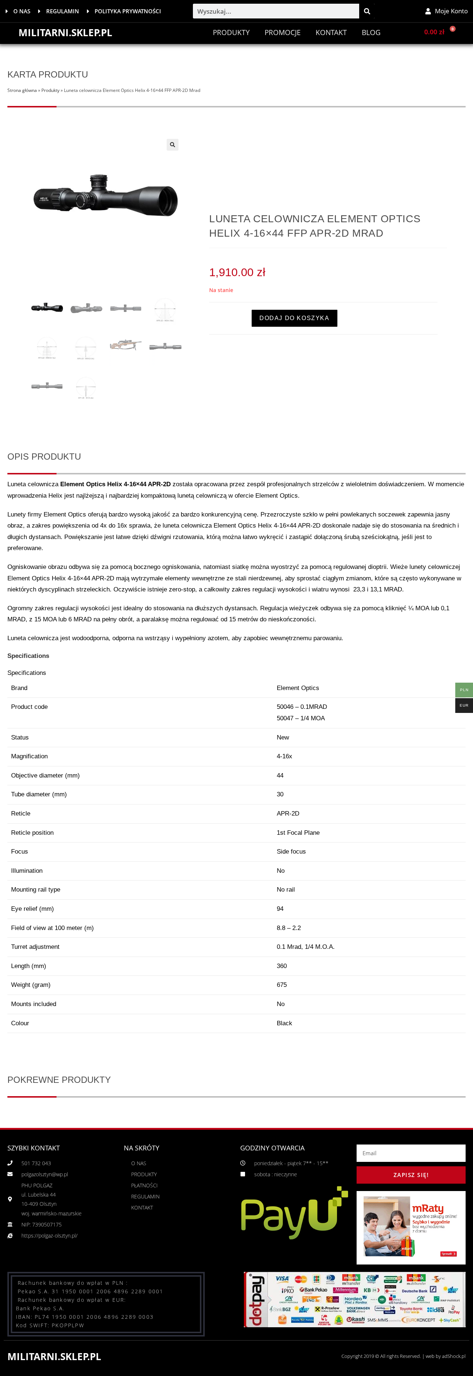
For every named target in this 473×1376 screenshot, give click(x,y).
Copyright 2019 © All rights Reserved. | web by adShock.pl (403, 1356)
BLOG (371, 32)
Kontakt (331, 32)
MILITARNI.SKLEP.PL (65, 32)
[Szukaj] (367, 11)
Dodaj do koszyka (294, 318)
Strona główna (22, 90)
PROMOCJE (283, 32)
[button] (172, 145)
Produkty (231, 32)
